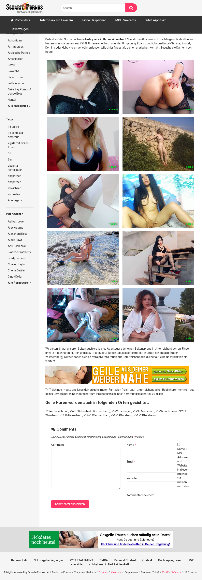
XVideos (176, 572)
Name (131, 444)
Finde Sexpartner (94, 20)
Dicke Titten (15, 77)
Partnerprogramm (170, 560)
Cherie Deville (16, 270)
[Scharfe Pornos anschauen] (24, 8)
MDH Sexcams (125, 20)
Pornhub (103, 572)
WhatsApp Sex (155, 20)
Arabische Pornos (19, 52)
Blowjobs (13, 71)
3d (9, 153)
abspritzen (14, 175)
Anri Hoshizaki (17, 246)
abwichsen (14, 188)
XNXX (165, 572)
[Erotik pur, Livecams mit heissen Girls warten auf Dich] (117, 382)
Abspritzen (15, 40)
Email (131, 461)
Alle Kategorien (18, 105)
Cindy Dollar (15, 276)
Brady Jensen (16, 258)
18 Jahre (13, 126)
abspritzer (14, 182)
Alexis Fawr (15, 239)
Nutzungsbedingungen (49, 560)
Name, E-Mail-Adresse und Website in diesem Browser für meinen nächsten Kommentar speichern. (158, 472)
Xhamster (116, 572)
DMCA (103, 560)
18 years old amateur (15, 135)
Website (132, 478)
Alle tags (14, 200)
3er (10, 159)
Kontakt (147, 560)
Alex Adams (15, 227)
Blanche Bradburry (19, 252)
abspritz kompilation (15, 167)
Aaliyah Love (16, 221)
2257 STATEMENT (81, 560)
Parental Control (125, 560)
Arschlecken (15, 58)
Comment (57, 444)
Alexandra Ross (17, 233)
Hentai (12, 99)
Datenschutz (19, 560)
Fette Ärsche (16, 83)
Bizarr (11, 65)
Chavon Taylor (17, 264)
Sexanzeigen (20, 29)
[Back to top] (188, 568)
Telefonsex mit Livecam (56, 20)
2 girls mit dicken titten (18, 145)
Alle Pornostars (18, 282)
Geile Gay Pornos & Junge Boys (19, 91)
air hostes (14, 194)
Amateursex (15, 46)
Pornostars (22, 20)
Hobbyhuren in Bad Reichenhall (109, 564)
